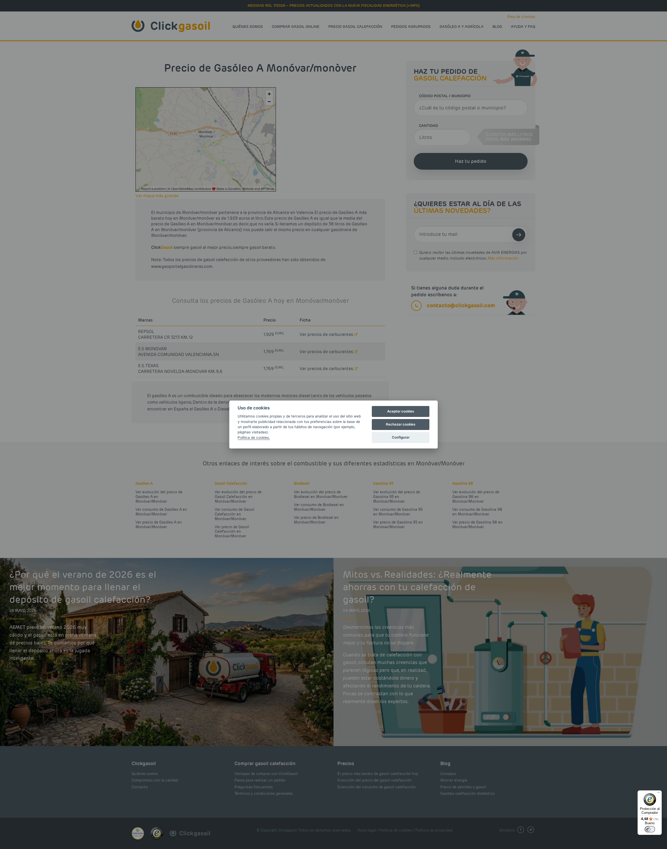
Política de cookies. (254, 437)
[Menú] (659, 793)
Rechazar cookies (400, 424)
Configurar (401, 437)
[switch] (650, 829)
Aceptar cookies (400, 411)
